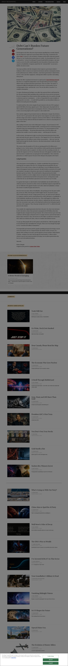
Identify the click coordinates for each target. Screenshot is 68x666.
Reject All (50, 659)
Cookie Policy (13, 657)
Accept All (50, 663)
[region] (34, 659)
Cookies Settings (51, 656)
